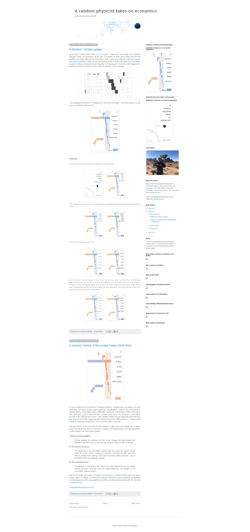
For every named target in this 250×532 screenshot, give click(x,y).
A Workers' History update (159, 217)
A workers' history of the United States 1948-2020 (100, 345)
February (153, 225)
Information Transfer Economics (157, 190)
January (153, 229)
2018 (150, 211)
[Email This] (107, 331)
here (159, 193)
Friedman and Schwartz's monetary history (111, 475)
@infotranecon (77, 480)
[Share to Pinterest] (117, 331)
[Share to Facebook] (114, 331)
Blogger (134, 526)
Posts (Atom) (83, 507)
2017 (150, 232)
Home (105, 503)
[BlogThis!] (109, 331)
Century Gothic (86, 204)
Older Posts (136, 503)
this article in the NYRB (78, 419)
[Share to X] (112, 331)
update (85, 49)
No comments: (98, 331)
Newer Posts (74, 503)
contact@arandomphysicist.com (81, 487)
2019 (150, 208)
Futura (95, 204)
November (154, 214)
